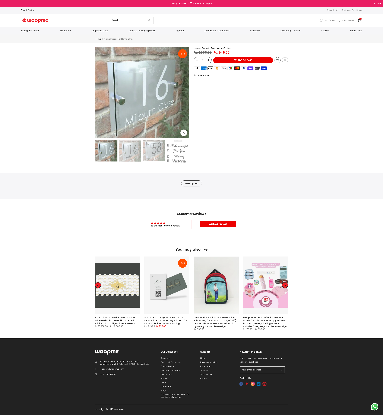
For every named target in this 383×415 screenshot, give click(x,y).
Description (191, 183)
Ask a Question (202, 75)
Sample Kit (333, 10)
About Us (165, 358)
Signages (255, 30)
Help (202, 358)
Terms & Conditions (170, 370)
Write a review (218, 224)
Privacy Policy (167, 366)
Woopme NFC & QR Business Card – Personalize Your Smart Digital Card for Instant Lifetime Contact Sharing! (165, 320)
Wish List (204, 370)
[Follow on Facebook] (241, 383)
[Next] (285, 285)
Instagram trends (30, 30)
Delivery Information (171, 362)
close (6, 3)
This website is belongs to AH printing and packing (175, 395)
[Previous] (98, 285)
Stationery (65, 30)
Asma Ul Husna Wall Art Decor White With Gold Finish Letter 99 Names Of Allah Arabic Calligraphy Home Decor (115, 320)
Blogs (163, 390)
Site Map (165, 378)
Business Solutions (352, 10)
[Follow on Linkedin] (258, 383)
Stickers (325, 30)
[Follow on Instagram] (253, 383)
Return (203, 378)
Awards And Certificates (217, 30)
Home (98, 39)
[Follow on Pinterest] (264, 383)
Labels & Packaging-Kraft (142, 30)
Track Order (27, 10)
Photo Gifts (356, 30)
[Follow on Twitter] (247, 383)
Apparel (180, 30)
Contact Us (166, 374)
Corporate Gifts (100, 30)
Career (164, 382)
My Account (206, 366)
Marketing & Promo (291, 30)
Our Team (166, 386)
